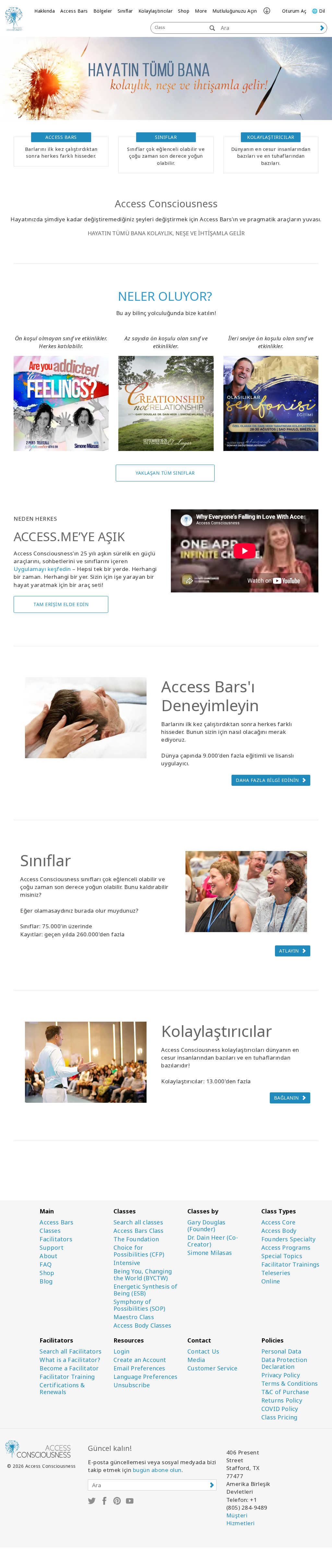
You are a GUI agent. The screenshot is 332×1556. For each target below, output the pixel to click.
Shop (183, 11)
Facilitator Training (67, 1376)
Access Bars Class (138, 1230)
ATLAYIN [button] (289, 951)
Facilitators (56, 1239)
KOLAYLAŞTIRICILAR (270, 137)
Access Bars (74, 11)
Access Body (278, 1230)
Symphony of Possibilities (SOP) (139, 1305)
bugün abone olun (157, 1470)
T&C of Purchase (285, 1392)
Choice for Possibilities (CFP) (138, 1251)
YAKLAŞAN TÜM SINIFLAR (165, 473)
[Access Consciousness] (14, 18)
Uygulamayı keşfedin (42, 569)
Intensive (126, 1262)
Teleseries (275, 1273)
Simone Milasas (209, 1252)
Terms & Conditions (289, 1383)
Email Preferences (139, 1368)
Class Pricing (279, 1417)
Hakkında (44, 11)
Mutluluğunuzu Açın (234, 11)
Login (121, 1351)
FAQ (46, 1264)
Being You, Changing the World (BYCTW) (142, 1275)
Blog (46, 1281)
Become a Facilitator (69, 1368)
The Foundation (136, 1239)
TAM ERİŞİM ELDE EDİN (61, 604)
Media (196, 1359)
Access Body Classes (142, 1325)
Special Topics (281, 1256)
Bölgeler (102, 11)
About (48, 1256)
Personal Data (281, 1351)
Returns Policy (281, 1400)
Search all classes (138, 1222)
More (201, 11)
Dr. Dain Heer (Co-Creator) (212, 1241)
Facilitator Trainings (290, 1264)
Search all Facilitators (70, 1351)
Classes (50, 1230)
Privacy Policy (280, 1375)
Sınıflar (125, 11)
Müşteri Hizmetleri (240, 1519)
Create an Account (139, 1359)
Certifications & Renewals (62, 1388)
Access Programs (285, 1247)
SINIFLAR (166, 137)
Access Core (278, 1222)
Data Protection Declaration (284, 1363)
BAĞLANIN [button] (286, 1098)
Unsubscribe (131, 1385)
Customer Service (212, 1368)
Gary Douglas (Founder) (206, 1226)
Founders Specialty (288, 1239)
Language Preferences (145, 1376)
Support (51, 1247)
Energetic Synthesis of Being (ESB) (145, 1290)
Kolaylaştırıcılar (155, 11)
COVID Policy (279, 1408)
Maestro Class (133, 1317)
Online (270, 1281)
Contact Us (203, 1351)
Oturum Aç (294, 11)
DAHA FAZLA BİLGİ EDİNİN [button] (267, 780)
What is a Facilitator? (70, 1359)
